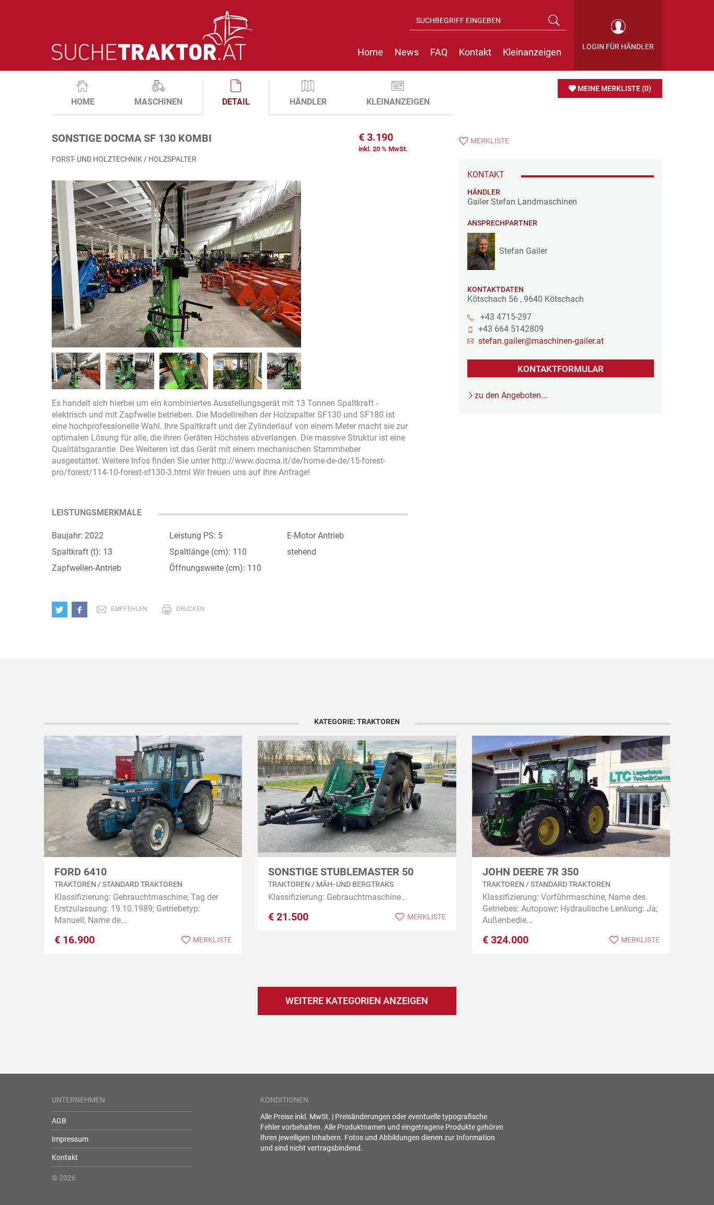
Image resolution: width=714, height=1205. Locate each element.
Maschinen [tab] (158, 102)
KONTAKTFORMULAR (560, 369)
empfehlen (129, 609)
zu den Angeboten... (511, 395)
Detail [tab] (236, 102)
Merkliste (489, 141)
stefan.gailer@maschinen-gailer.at (541, 341)
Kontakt (65, 1157)
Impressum (70, 1139)
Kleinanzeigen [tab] (398, 102)
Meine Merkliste (614, 88)
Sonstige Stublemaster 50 (340, 871)
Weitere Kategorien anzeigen (356, 1000)
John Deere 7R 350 (530, 871)
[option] (176, 275)
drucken (190, 609)
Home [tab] (83, 102)
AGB (59, 1121)
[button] (62, 609)
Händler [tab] (308, 102)
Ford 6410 (80, 871)
